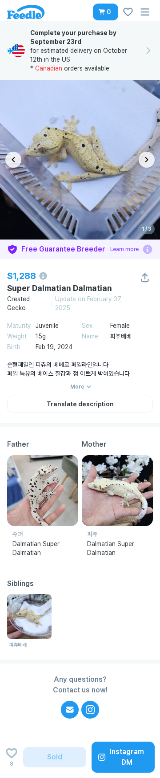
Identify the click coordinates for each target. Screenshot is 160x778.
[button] (105, 12)
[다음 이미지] (147, 160)
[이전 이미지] (13, 160)
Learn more (124, 249)
